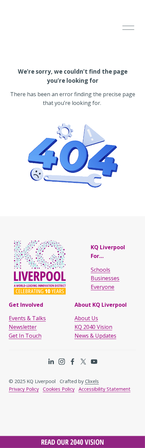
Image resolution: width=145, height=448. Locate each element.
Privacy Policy (24, 389)
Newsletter (23, 327)
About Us (86, 318)
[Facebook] (72, 361)
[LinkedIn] (51, 361)
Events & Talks (27, 318)
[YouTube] (94, 361)
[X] (83, 361)
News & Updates (95, 335)
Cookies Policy (59, 389)
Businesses (105, 278)
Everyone (102, 287)
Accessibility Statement (104, 389)
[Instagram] (61, 361)
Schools (100, 269)
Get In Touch (25, 335)
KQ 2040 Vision (93, 327)
